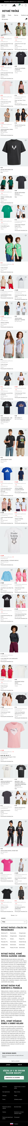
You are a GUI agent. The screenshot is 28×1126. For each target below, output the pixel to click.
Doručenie (4, 1086)
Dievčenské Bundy (13, 942)
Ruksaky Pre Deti (4, 942)
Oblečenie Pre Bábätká (4, 933)
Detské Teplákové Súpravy (3, 948)
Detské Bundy (22, 941)
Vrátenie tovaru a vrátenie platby (19, 1087)
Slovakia (16, 1123)
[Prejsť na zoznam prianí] (5, 5)
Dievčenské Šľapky (13, 933)
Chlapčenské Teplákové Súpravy (22, 936)
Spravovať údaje (17, 1106)
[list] (14, 15)
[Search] (22, 5)
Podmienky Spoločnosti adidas (7, 1118)
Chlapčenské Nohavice (4, 945)
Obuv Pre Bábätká (3, 939)
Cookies (4, 1112)
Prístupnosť (16, 1117)
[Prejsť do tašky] (25, 5)
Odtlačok (4, 1095)
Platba (15, 1095)
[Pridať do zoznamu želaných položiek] (11, 24)
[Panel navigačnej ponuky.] (2, 5)
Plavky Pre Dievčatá (21, 939)
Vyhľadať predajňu (18, 1099)
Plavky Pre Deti (14, 947)
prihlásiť (8, 1064)
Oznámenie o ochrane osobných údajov (19, 1113)
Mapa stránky (17, 1091)
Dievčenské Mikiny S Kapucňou (22, 948)
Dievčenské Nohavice (13, 945)
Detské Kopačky (12, 939)
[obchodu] (14, 6)
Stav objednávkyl (6, 1091)
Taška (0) (20, 1064)
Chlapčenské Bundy (22, 933)
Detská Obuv (4, 936)
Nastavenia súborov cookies (6, 1107)
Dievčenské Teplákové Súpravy (22, 945)
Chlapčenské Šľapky (13, 936)
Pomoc (3, 1099)
